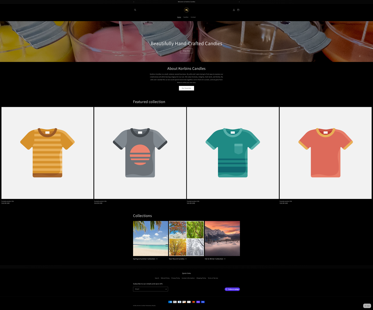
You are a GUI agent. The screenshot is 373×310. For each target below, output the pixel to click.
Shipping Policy (201, 278)
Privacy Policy (175, 278)
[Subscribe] (166, 289)
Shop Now (186, 51)
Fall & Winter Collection (214, 259)
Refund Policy (165, 278)
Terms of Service (213, 278)
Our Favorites (186, 88)
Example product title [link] (7, 201)
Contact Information (188, 278)
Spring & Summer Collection (144, 259)
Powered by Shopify (151, 305)
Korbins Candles (141, 305)
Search (157, 278)
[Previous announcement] (134, 2)
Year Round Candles (176, 259)
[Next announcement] (239, 2)
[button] (135, 10)
